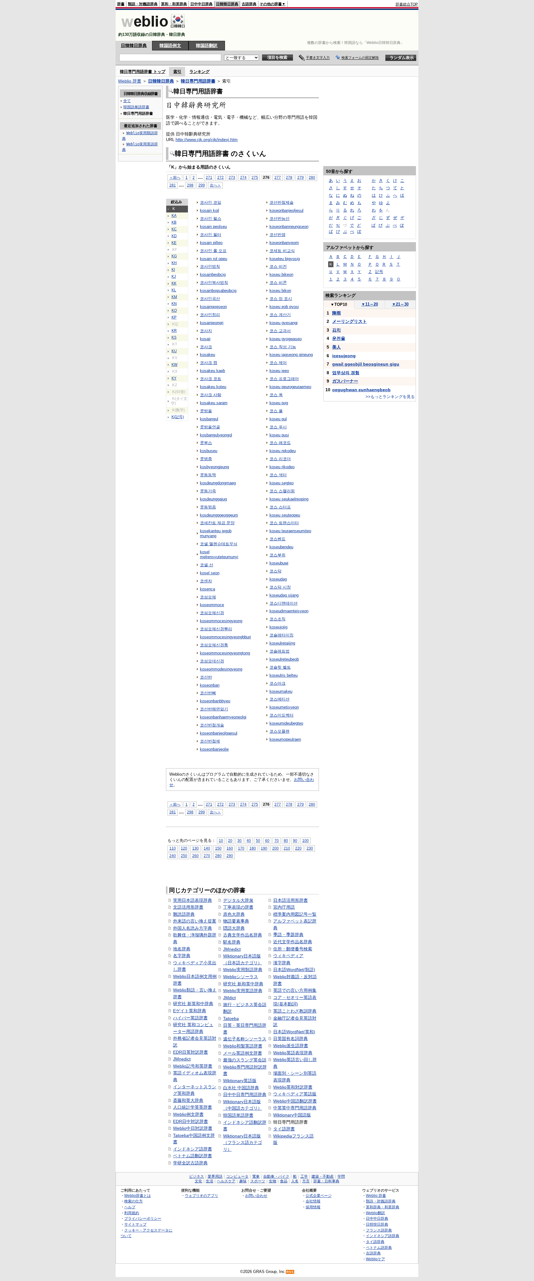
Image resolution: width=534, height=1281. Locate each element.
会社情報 (313, 1201)
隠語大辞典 (234, 928)
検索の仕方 (133, 1201)
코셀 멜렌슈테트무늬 (218, 544)
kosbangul (209, 419)
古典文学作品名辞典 (242, 934)
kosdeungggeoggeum (219, 515)
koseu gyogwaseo (285, 338)
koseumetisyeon (284, 707)
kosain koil (209, 210)
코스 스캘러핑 (282, 491)
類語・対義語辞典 (143, 4)
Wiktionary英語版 (239, 1080)
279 (300, 177)
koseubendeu (281, 547)
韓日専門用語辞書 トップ (142, 71)
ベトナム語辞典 (379, 1247)
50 (258, 840)
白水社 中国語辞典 (241, 1087)
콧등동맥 (208, 475)
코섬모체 (208, 597)
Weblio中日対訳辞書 (192, 1128)
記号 (379, 271)
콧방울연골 (210, 427)
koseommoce (212, 604)
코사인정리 (210, 314)
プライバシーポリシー (142, 1218)
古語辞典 (249, 4)
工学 (304, 1176)
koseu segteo (281, 483)
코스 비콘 (278, 282)
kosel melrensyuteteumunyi (219, 554)
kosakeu (207, 354)
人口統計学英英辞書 (192, 1107)
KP (174, 317)
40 (249, 840)
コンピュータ (237, 1176)
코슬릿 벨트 (280, 667)
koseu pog (278, 403)
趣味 (243, 1181)
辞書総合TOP (407, 4)
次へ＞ (215, 185)
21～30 (400, 304)
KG (174, 256)
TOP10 (338, 304)
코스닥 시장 (280, 587)
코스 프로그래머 (284, 378)
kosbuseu (208, 450)
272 (220, 177)
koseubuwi (278, 563)
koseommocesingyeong (221, 621)
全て (127, 101)
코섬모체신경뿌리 (216, 629)
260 (195, 856)
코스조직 (277, 619)
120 (184, 848)
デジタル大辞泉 (238, 900)
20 (230, 840)
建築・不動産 (323, 1176)
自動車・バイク (276, 1176)
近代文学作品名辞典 (292, 941)
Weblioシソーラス (240, 976)
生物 (272, 1181)
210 (287, 848)
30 (239, 840)
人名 (295, 1181)
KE (174, 243)
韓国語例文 (170, 45)
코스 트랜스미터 (284, 523)
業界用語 (215, 1176)
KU (174, 351)
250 (184, 856)
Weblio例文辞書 (188, 1114)
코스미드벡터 (281, 715)
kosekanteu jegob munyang (215, 533)
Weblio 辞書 (129, 81)
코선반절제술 (281, 202)
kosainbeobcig (213, 274)
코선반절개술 (212, 725)
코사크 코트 (210, 378)
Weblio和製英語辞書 (242, 1045)
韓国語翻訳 (207, 45)
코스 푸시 (278, 427)
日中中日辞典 (201, 4)
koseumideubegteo (286, 723)
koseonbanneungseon (288, 226)
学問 (341, 1176)
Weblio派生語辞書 (290, 1045)
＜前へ (174, 177)
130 (195, 848)
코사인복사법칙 (214, 282)
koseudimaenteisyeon (288, 611)
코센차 (206, 581)
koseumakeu (280, 691)
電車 (256, 1176)
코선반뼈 (208, 693)
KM (174, 297)
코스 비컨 (278, 266)
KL (174, 290)
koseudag (278, 579)
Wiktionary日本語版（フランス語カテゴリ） (242, 1142)
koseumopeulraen (285, 739)
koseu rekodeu (282, 450)
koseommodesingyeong (221, 669)
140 (207, 848)
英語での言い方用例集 (294, 990)
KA (174, 215)
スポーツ (257, 1181)
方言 (306, 1181)
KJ (174, 276)
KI (173, 270)
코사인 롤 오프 (213, 250)
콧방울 (206, 411)
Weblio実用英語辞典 (242, 990)
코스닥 (275, 571)
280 (312, 177)
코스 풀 (276, 411)
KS (174, 337)
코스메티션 (279, 699)
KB (174, 222)
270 (207, 856)
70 (276, 840)
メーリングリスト (349, 321)
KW (174, 364)
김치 (336, 330)
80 (286, 840)
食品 (283, 1181)
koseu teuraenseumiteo (290, 531)
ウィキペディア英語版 (294, 1093)
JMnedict (182, 1058)
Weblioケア (375, 1259)
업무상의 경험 (345, 372)
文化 (198, 1181)
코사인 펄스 (210, 218)
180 (252, 848)
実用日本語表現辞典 (192, 900)
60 (267, 840)
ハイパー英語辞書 (190, 1017)
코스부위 (277, 555)
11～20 (369, 304)
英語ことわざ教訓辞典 (294, 1011)
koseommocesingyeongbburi (225, 637)
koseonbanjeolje (214, 749)
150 (218, 848)
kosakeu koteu (213, 386)
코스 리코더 (280, 458)
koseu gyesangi (283, 322)
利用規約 (131, 1213)
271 (209, 177)
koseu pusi (279, 435)
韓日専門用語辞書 (198, 81)
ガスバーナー (345, 381)
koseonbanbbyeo (215, 701)
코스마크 (277, 683)
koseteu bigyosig (284, 258)
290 (230, 856)
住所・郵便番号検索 (292, 948)
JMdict (229, 997)
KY (174, 378)
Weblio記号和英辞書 (192, 1066)
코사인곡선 (210, 298)
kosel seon (209, 573)
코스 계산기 (280, 314)
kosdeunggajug (213, 499)
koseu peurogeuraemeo (290, 386)
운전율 (338, 338)
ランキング (199, 71)
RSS (290, 1272)
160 (230, 848)
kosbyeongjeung (214, 467)
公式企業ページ (319, 1195)
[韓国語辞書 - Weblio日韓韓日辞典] (153, 29)
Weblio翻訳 (375, 1213)
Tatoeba (231, 1018)
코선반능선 (279, 218)
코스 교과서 (280, 330)
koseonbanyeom (284, 242)
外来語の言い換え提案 (194, 921)
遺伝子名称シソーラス (244, 1038)
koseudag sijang (284, 595)
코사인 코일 (210, 202)
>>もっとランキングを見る (390, 396)
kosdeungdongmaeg (218, 483)
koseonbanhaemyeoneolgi (223, 717)
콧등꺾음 (208, 507)
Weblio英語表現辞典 (292, 1052)
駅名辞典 (231, 942)
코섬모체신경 (212, 613)
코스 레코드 (280, 442)
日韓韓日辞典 (227, 4)
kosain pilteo (211, 242)
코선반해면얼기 (214, 709)
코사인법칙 (210, 266)
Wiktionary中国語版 (292, 1114)
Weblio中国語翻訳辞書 (295, 1101)
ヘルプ (129, 1207)
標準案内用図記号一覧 (294, 914)
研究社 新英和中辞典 (193, 1003)
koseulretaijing (282, 643)
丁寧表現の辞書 (238, 907)
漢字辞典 (281, 962)
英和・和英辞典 (174, 4)
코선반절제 (210, 741)
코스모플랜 (279, 731)
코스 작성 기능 (282, 347)
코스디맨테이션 (283, 603)
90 (295, 840)
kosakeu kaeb (212, 370)
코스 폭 (276, 394)
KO (174, 310)
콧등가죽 (208, 491)
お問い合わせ (256, 1195)
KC (174, 229)
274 (243, 177)
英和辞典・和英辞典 (382, 1207)
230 (310, 848)
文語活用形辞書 (188, 907)
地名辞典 (181, 948)
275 (255, 177)
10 (221, 840)
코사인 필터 (210, 234)
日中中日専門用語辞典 (244, 1094)
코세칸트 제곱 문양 (217, 523)
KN (174, 304)
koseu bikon (280, 290)
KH (174, 263)
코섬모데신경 (212, 661)
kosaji (205, 338)
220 (298, 848)
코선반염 (277, 234)
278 (289, 177)
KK (174, 283)
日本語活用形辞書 (290, 900)
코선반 (206, 677)
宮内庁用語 (284, 907)
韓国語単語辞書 (238, 1115)
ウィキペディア (288, 955)
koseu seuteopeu (284, 515)
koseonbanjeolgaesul (218, 733)
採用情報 (313, 1207)
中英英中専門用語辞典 (294, 1107)
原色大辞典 (234, 914)
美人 (336, 347)
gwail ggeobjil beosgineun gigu (365, 364)
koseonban (209, 685)
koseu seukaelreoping (288, 499)
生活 (209, 1181)
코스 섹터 (278, 475)
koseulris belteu (283, 675)
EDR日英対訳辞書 (190, 1052)
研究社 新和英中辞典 (243, 983)
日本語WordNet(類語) (294, 969)
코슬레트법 (279, 651)
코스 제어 (278, 362)
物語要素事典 (236, 921)
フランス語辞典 (379, 1230)
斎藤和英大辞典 (188, 1100)
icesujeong (344, 355)
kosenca (207, 589)
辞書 (121, 4)
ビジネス (196, 1176)
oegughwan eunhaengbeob (361, 389)
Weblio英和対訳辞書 (292, 1087)
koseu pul (278, 419)
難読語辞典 (184, 914)
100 (305, 840)
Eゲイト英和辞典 (189, 1010)
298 (190, 185)
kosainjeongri (211, 322)
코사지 (206, 330)
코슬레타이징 (281, 635)
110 (172, 848)
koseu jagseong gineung (291, 354)
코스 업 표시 (280, 298)
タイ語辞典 (375, 1242)
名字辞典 (181, 955)
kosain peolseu (213, 226)
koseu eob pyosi (284, 306)
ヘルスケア (226, 1181)
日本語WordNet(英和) (294, 1031)
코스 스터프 (280, 507)
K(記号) (178, 417)
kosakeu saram (213, 403)
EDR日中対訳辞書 (190, 1121)
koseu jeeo (279, 370)
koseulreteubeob (284, 659)
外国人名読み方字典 (192, 928)
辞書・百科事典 (326, 1181)
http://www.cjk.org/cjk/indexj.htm (207, 139)
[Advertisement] (305, 25)
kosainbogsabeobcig (218, 290)
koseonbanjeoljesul (286, 210)
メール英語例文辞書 (242, 1053)
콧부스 (206, 442)
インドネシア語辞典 (382, 1236)
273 (232, 177)
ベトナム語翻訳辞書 (192, 1155)
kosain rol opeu (213, 258)
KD (174, 236)
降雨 (336, 313)
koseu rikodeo (282, 467)
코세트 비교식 (282, 250)
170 (241, 848)
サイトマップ (135, 1224)
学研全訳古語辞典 (190, 1162)
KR (174, 330)
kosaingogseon (213, 306)
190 (264, 848)
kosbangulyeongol (216, 435)
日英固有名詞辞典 (290, 1038)
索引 (177, 71)
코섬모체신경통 (214, 645)
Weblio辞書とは (137, 1195)
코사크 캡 (208, 362)
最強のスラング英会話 (244, 1059)
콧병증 (206, 458)
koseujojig (278, 627)
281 (172, 185)
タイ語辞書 (284, 1128)
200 (275, 848)
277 (277, 177)
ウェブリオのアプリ (201, 1195)
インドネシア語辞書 (192, 1148)
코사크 (206, 347)
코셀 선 (206, 565)
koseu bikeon (281, 274)
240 (172, 856)
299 (201, 185)
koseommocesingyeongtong (225, 653)
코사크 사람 (210, 394)
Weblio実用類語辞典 (242, 969)
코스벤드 (277, 539)
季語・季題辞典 (288, 934)
